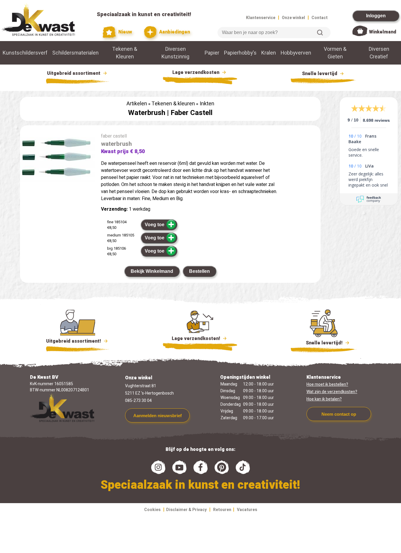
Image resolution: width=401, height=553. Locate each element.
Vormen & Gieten (335, 52)
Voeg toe (154, 224)
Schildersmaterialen (75, 53)
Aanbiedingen (174, 31)
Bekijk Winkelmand (152, 271)
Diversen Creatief (379, 52)
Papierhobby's (240, 53)
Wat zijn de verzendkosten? (331, 392)
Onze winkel (293, 18)
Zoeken (320, 32)
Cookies (152, 510)
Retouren (222, 510)
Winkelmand (382, 31)
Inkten (207, 104)
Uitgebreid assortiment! (74, 341)
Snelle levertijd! (320, 342)
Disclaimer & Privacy (186, 510)
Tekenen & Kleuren (124, 52)
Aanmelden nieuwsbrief (157, 415)
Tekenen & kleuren (173, 104)
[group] (57, 159)
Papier (212, 53)
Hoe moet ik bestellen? (327, 384)
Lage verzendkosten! (196, 338)
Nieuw (124, 31)
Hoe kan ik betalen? (324, 399)
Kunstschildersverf (25, 53)
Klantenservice (260, 18)
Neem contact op (338, 414)
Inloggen (376, 15)
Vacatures (247, 510)
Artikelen (137, 104)
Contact (319, 18)
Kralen (268, 53)
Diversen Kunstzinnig (175, 52)
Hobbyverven (296, 53)
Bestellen (199, 271)
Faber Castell (192, 113)
